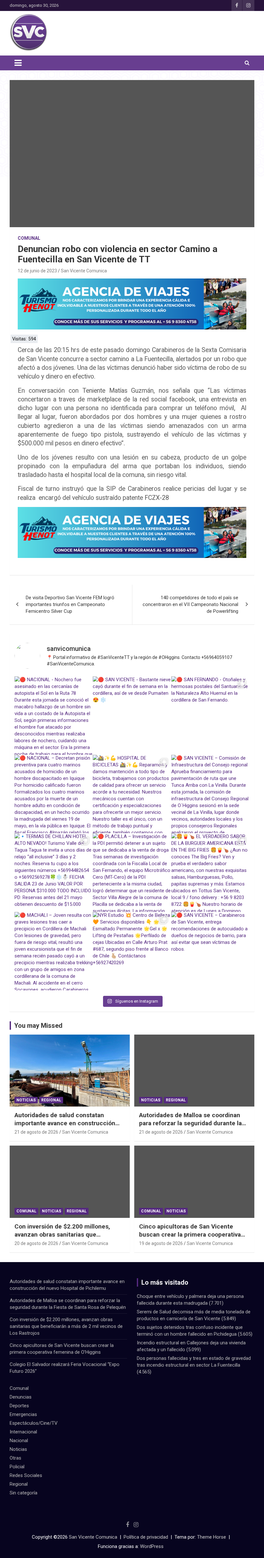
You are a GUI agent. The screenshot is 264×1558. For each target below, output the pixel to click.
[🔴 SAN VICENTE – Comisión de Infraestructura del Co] (210, 794)
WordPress (152, 1546)
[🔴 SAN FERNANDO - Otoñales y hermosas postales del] (210, 715)
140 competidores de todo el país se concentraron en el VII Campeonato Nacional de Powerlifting (190, 604)
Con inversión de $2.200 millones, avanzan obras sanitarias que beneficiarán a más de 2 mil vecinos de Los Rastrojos (69, 1238)
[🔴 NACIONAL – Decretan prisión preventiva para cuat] (53, 794)
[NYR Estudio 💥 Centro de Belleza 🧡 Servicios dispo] (132, 951)
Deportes (19, 1406)
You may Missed (38, 1025)
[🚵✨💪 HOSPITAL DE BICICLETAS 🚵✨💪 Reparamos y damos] (132, 794)
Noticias (26, 1100)
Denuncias (21, 1397)
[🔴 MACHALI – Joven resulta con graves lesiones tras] (53, 951)
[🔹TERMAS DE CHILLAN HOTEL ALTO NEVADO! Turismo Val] (53, 872)
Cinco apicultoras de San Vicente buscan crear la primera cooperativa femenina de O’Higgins (190, 1234)
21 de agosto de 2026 (36, 1132)
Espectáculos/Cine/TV (34, 1423)
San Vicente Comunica (84, 270)
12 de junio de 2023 (37, 270)
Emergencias (23, 1414)
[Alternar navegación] (18, 63)
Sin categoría (23, 1493)
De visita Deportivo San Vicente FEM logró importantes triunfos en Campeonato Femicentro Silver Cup (70, 604)
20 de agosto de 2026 (36, 1243)
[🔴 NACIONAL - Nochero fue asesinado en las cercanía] (53, 715)
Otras (15, 1458)
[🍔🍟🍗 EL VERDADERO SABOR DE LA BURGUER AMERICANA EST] (210, 872)
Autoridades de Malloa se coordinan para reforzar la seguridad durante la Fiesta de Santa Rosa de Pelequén (190, 1123)
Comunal (29, 238)
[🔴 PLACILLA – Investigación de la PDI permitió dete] (132, 872)
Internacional (23, 1432)
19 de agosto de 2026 (161, 1243)
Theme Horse (211, 1537)
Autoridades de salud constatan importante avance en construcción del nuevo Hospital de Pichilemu (64, 1123)
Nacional (19, 1440)
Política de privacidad (146, 1537)
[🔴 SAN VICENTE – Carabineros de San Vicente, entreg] (210, 951)
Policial (17, 1467)
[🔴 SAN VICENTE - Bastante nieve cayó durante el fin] (132, 715)
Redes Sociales (26, 1475)
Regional (51, 1100)
